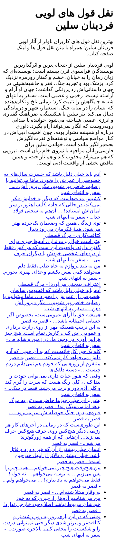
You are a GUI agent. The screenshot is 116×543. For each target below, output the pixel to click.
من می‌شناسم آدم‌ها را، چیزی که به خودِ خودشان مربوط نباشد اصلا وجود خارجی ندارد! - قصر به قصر (52, 504)
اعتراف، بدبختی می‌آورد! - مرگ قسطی (59, 284)
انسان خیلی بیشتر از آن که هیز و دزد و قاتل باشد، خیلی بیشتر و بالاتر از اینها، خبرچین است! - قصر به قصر (55, 455)
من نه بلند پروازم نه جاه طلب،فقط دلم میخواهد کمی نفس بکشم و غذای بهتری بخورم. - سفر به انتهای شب (52, 272)
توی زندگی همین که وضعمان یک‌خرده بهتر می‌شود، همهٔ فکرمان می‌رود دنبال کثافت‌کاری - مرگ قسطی (56, 229)
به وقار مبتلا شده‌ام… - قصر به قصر (62, 492)
